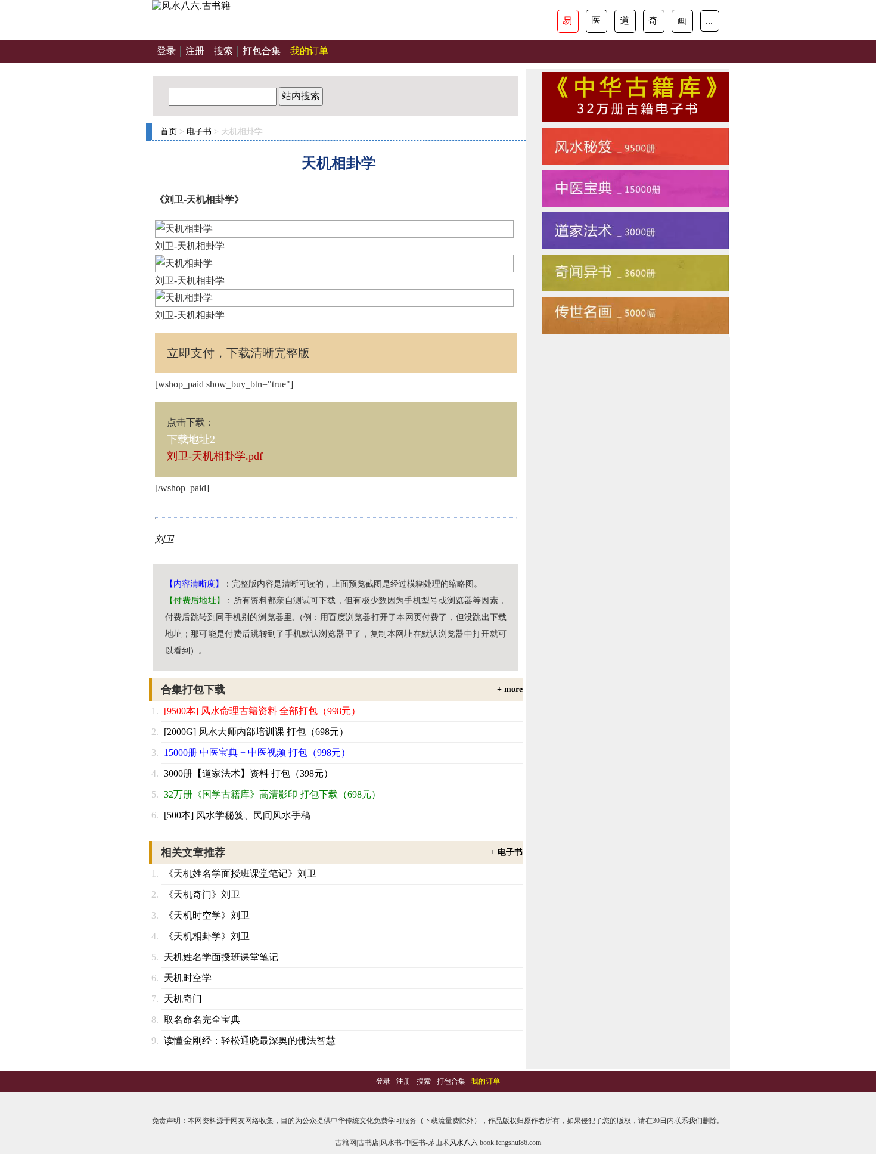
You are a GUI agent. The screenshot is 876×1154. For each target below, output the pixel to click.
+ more (510, 689)
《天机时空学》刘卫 (207, 915)
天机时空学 (188, 978)
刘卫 (164, 539)
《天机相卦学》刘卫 (207, 936)
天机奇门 (183, 999)
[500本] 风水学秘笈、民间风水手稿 (237, 815)
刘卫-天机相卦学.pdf (215, 456)
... (709, 20)
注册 (194, 51)
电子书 (199, 131)
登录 (166, 51)
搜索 (223, 51)
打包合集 (262, 51)
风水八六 (463, 1143)
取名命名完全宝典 (202, 1020)
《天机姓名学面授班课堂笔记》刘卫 (240, 873)
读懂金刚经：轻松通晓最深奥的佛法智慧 (250, 1040)
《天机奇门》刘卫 (202, 894)
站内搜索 (301, 96)
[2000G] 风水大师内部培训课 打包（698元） (256, 732)
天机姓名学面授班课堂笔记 (221, 957)
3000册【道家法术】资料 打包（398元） (248, 773)
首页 (168, 131)
